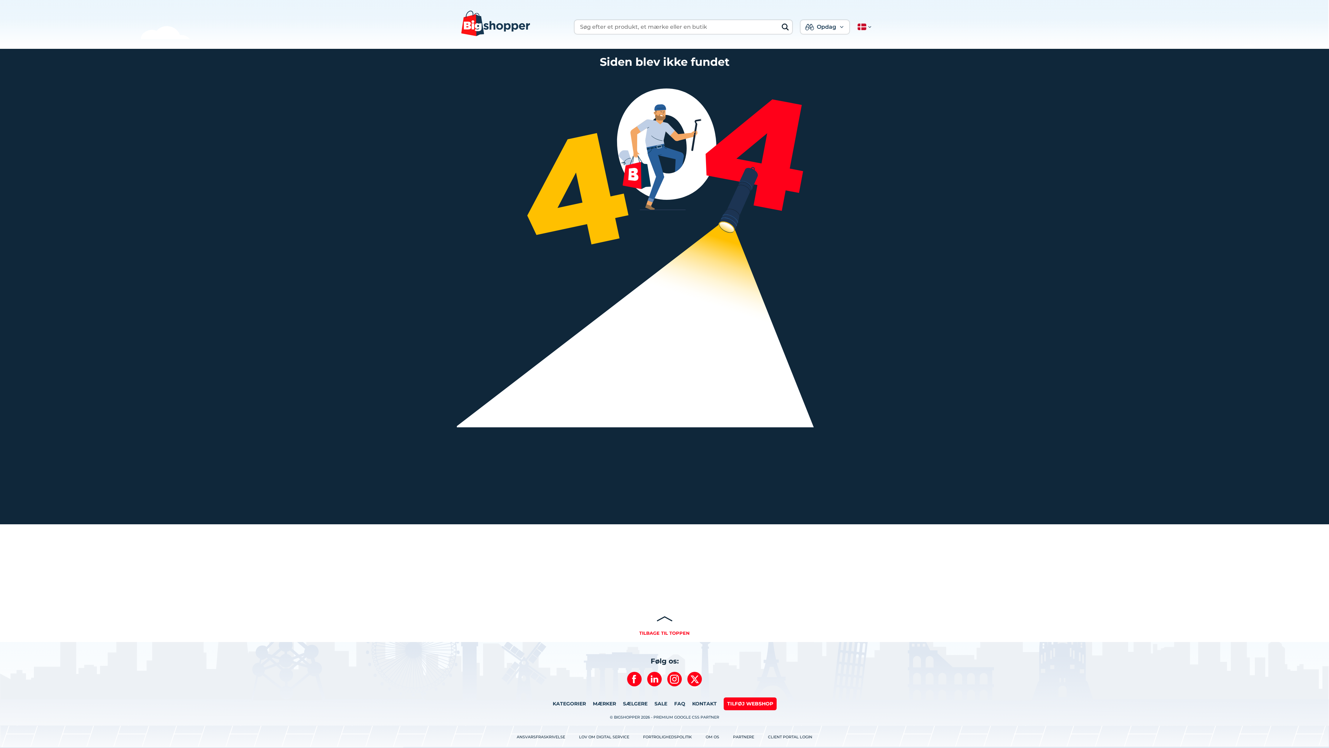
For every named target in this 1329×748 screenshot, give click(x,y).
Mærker (604, 704)
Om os (712, 736)
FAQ (679, 704)
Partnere (743, 736)
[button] (863, 27)
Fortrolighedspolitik (667, 736)
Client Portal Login (790, 736)
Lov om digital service (604, 736)
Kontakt (704, 704)
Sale (660, 704)
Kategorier (569, 704)
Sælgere (635, 704)
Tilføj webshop (750, 704)
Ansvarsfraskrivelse (541, 736)
